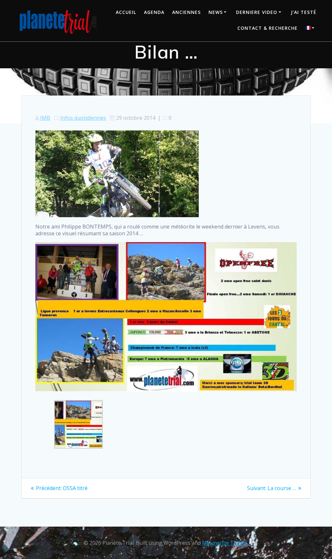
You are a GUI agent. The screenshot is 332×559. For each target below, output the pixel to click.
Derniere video (256, 12)
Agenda (154, 12)
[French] (310, 29)
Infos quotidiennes (83, 117)
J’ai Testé (303, 12)
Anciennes (186, 12)
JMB (45, 117)
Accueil (126, 12)
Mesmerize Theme (224, 542)
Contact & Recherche (267, 28)
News (215, 12)
